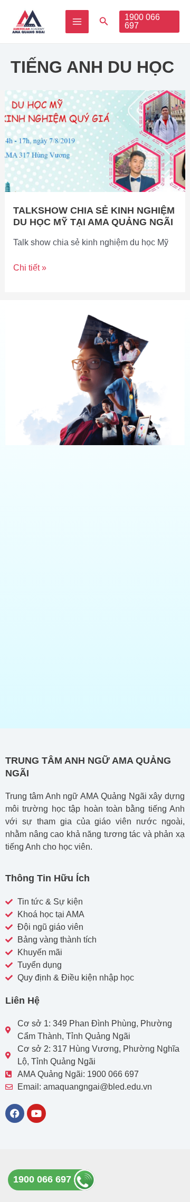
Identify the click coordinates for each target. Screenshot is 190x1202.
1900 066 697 (43, 1179)
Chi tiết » (29, 267)
